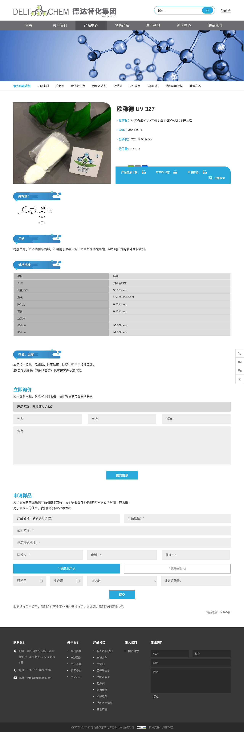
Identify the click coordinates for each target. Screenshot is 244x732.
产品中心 (91, 25)
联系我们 (215, 25)
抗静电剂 (153, 86)
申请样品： (194, 172)
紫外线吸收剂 (21, 86)
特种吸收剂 (99, 86)
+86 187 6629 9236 (39, 670)
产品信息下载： (130, 172)
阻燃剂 (117, 86)
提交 (122, 594)
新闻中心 (184, 25)
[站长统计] (141, 727)
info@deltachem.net (39, 677)
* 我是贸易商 (177, 568)
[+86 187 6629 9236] (239, 353)
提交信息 (122, 475)
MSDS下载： (164, 172)
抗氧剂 (60, 86)
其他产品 (195, 86)
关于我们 (60, 25)
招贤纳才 (133, 651)
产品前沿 (76, 677)
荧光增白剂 (78, 86)
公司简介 (76, 651)
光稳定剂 (43, 86)
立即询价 (219, 177)
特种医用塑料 (174, 86)
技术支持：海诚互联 (161, 727)
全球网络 (76, 657)
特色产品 (122, 25)
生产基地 (153, 25)
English (226, 10)
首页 (28, 25)
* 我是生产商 (66, 568)
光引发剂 (134, 86)
